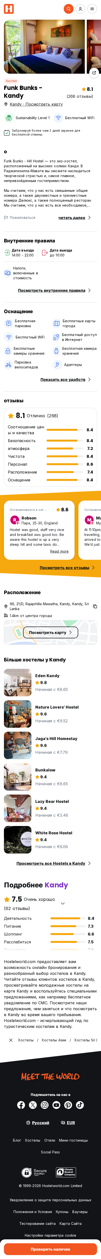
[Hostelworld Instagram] (45, 1105)
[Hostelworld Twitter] (33, 1105)
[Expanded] (11, 1040)
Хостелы (32, 1140)
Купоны (62, 1212)
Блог (17, 1140)
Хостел (11, 81)
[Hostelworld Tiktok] (80, 1105)
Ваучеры (80, 1212)
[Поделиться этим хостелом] (94, 73)
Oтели (49, 1140)
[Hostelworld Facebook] (21, 1105)
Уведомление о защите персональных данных (50, 1200)
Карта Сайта (71, 1223)
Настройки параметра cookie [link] (50, 1235)
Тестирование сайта (37, 1223)
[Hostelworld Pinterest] (68, 1105)
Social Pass (50, 1152)
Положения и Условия (32, 1212)
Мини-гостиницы (73, 1140)
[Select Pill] (69, 9)
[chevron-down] (63, 903)
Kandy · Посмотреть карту (36, 104)
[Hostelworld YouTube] (56, 1105)
